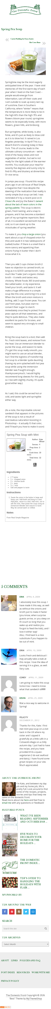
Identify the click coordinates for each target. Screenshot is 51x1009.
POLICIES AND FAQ (30, 960)
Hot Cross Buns (35, 42)
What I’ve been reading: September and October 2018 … (34, 818)
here (26, 800)
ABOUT (5, 960)
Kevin (22, 698)
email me (6, 802)
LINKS (14, 960)
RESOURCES (23, 972)
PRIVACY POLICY (10, 981)
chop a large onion (31, 234)
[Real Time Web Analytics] (5, 1007)
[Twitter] (26, 911)
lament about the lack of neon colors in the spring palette (24, 204)
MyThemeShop (34, 998)
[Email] (33, 911)
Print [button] (35, 466)
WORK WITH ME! (41, 972)
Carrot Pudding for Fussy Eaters (22, 39)
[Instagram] (19, 911)
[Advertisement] (25, 557)
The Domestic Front (16, 995)
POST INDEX (8, 972)
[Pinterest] (12, 911)
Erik (21, 596)
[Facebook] (4, 911)
